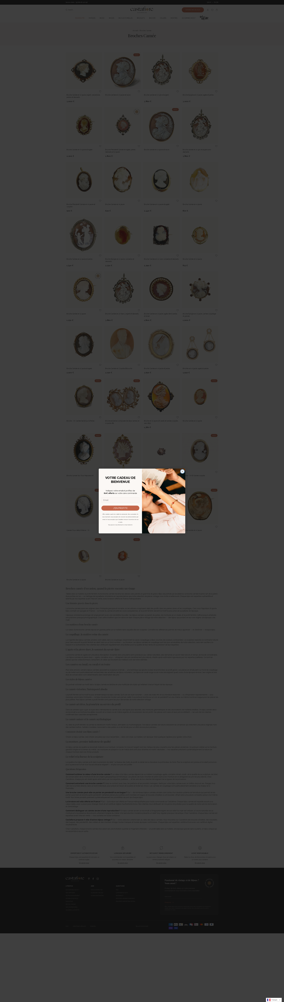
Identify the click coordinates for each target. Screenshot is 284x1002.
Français (274, 1000)
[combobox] (274, 1000)
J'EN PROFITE (120, 508)
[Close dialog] (182, 471)
